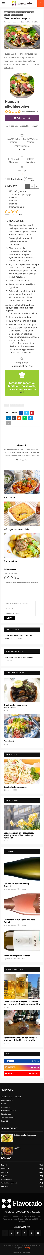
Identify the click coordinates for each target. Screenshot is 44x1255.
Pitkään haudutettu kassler (25, 1135)
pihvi (6, 405)
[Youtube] (38, 1233)
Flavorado (15, 22)
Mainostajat (5, 1107)
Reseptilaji (7, 15)
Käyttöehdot (6, 1114)
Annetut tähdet (10, 574)
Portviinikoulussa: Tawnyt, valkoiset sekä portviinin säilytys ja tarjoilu (20, 1039)
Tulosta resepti (23, 118)
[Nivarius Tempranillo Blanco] (22, 940)
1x (27, 186)
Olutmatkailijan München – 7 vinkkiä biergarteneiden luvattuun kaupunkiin (22, 1003)
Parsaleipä (9, 741)
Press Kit (4, 1121)
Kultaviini (5, 1186)
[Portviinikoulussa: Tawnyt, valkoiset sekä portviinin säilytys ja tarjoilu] (22, 1022)
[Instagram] (18, 1233)
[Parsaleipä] (22, 726)
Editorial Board (16, 1253)
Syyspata (17, 1148)
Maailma (12, 12)
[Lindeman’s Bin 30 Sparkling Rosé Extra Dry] (22, 904)
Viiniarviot (5, 1169)
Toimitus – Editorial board (11, 1097)
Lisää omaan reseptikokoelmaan (23, 126)
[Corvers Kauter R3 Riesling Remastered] (22, 868)
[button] (6, 111)
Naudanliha (19, 12)
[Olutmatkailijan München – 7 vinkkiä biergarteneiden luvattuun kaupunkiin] (22, 986)
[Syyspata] (7, 1151)
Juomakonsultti (7, 1100)
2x (32, 186)
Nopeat (25, 12)
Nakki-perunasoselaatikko (16, 529)
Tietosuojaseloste (7, 1117)
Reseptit (6, 12)
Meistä (3, 1104)
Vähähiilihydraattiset (16, 15)
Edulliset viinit (6, 1179)
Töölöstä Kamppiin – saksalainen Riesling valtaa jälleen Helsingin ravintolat (19, 835)
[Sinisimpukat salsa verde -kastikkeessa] (22, 690)
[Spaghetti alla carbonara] (22, 771)
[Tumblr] (31, 1233)
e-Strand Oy (26, 1248)
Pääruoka (31, 12)
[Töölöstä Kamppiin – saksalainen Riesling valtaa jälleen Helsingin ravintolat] (22, 817)
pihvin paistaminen (17, 405)
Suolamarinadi (11, 561)
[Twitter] (11, 1233)
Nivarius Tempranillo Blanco (17, 956)
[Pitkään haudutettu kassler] (7, 1138)
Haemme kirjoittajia (8, 1110)
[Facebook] (5, 1233)
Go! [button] (22, 392)
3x (37, 186)
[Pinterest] (24, 1233)
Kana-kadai (9, 497)
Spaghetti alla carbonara (15, 787)
